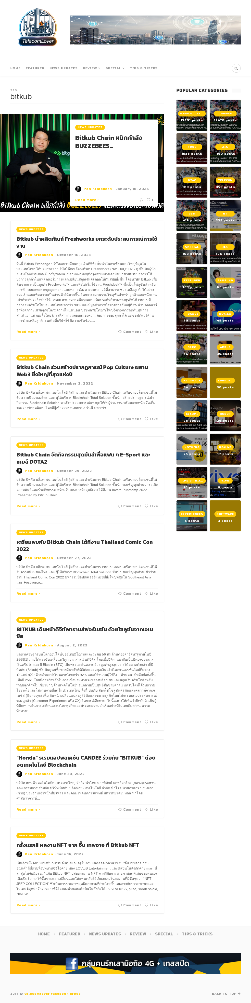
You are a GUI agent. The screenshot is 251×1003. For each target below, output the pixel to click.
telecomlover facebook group (52, 993)
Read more (86, 200)
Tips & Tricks (144, 68)
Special (113, 68)
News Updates (64, 68)
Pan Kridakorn (98, 189)
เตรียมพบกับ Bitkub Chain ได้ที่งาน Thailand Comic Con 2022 (84, 545)
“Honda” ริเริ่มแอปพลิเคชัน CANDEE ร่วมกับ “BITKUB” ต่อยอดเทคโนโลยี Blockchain (85, 761)
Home (15, 68)
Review (90, 68)
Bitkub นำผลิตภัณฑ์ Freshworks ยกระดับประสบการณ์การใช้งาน (86, 242)
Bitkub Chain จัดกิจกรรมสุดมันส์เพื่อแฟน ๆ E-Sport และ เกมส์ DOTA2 (83, 458)
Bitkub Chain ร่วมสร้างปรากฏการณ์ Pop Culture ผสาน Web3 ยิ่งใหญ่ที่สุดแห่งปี (82, 370)
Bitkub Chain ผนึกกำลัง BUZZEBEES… (108, 142)
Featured (35, 68)
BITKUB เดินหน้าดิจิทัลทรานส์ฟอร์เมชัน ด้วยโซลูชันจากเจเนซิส (84, 633)
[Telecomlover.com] (37, 30)
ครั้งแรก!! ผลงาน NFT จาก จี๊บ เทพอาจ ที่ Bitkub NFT (77, 845)
